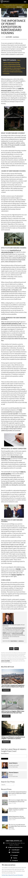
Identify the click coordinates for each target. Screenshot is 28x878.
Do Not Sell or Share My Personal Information (12, 875)
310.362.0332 (9, 69)
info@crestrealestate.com (12, 63)
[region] (14, 870)
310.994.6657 (9, 66)
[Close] (26, 864)
